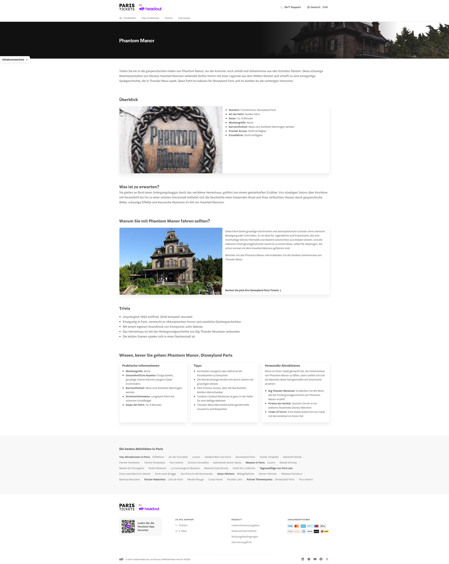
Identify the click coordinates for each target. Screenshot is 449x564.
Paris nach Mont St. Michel (134, 473)
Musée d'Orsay (288, 462)
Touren (169, 18)
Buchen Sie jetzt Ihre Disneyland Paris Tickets (252, 290)
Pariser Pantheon (129, 462)
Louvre (196, 457)
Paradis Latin (234, 479)
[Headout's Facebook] (321, 559)
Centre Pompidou (154, 462)
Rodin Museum (157, 468)
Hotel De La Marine (244, 468)
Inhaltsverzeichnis (13, 59)
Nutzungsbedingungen (245, 536)
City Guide (184, 18)
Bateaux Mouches (129, 479)
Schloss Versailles (198, 462)
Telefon (183, 525)
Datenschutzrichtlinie (244, 531)
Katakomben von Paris (218, 457)
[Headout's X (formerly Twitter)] (327, 559)
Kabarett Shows (292, 457)
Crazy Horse (215, 479)
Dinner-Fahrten (268, 473)
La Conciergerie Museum (185, 468)
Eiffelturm (158, 457)
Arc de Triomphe (178, 457)
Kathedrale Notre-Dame (227, 462)
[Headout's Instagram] (308, 559)
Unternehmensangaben (246, 525)
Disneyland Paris (245, 457)
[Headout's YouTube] (315, 559)
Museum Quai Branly (216, 468)
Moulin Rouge (195, 479)
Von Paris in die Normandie (196, 473)
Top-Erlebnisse (150, 18)
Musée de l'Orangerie (131, 468)
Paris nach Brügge (165, 473)
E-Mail (183, 531)
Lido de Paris (175, 479)
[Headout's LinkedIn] (302, 559)
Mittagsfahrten (245, 473)
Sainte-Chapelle (269, 457)
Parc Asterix (176, 462)
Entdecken (129, 18)
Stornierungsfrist (242, 542)
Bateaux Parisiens (291, 473)
